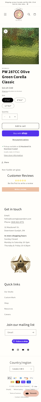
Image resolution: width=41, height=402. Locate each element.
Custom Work (10, 297)
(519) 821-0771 (17, 222)
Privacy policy (30, 389)
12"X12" (8, 106)
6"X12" (7, 100)
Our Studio (8, 292)
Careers (7, 314)
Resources (8, 309)
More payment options (20, 139)
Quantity (5, 112)
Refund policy (18, 389)
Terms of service (15, 393)
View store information (13, 155)
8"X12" (20, 100)
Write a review (20, 189)
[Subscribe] (33, 332)
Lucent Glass (19, 386)
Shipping (5, 91)
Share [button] (6, 162)
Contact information (22, 397)
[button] (5, 14)
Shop (6, 303)
